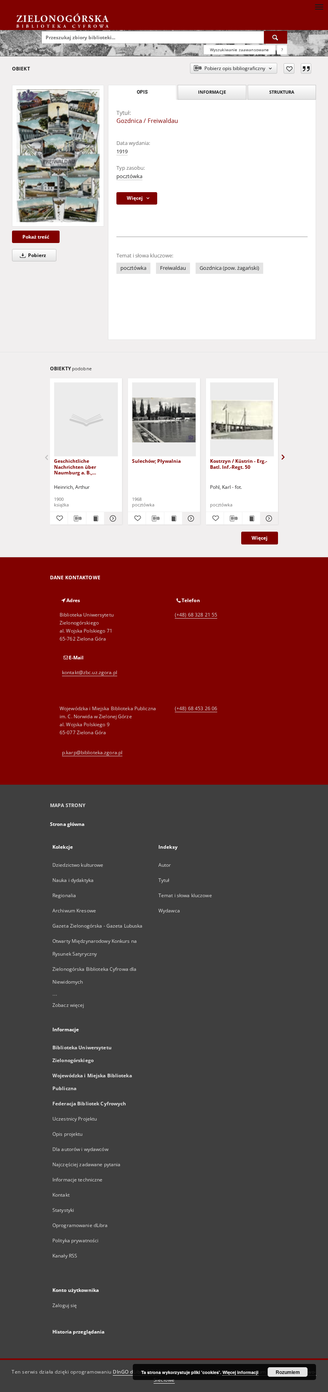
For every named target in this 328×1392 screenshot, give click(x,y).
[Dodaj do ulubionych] (289, 68)
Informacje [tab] (212, 92)
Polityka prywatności (75, 1240)
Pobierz (36, 255)
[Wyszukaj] (275, 37)
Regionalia (64, 895)
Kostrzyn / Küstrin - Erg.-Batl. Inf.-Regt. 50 (238, 464)
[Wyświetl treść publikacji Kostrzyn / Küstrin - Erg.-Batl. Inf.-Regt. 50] (251, 518)
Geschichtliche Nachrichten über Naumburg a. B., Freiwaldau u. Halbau (79, 467)
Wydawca (169, 910)
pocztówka (129, 176)
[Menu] (319, 6)
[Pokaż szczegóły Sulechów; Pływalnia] (190, 518)
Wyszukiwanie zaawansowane (239, 49)
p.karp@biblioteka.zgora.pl (92, 752)
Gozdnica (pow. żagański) (229, 268)
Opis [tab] (142, 92)
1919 (122, 151)
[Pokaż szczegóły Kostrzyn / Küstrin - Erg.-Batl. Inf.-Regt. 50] (268, 518)
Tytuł (164, 880)
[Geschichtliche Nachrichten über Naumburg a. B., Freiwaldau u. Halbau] (86, 420)
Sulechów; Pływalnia (156, 461)
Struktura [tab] (281, 92)
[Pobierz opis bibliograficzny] (77, 518)
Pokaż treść (35, 236)
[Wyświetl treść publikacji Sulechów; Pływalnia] (173, 518)
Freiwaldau (173, 268)
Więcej (260, 537)
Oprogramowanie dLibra (80, 1225)
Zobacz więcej (68, 1005)
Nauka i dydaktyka (73, 880)
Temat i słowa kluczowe (185, 895)
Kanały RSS (64, 1255)
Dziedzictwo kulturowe (78, 865)
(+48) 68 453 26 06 (196, 708)
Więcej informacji (240, 1372)
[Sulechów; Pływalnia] (164, 420)
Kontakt (61, 1194)
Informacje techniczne (77, 1179)
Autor (164, 865)
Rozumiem (288, 1372)
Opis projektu (67, 1134)
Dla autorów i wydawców (80, 1149)
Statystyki (63, 1210)
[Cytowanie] (306, 68)
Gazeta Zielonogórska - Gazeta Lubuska (97, 925)
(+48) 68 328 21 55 (196, 614)
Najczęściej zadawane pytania (86, 1164)
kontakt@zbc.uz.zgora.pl (89, 672)
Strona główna (67, 824)
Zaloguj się (64, 1305)
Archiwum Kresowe (74, 910)
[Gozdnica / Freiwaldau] (58, 155)
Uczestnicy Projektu (74, 1118)
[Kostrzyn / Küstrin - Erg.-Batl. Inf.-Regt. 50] (242, 420)
